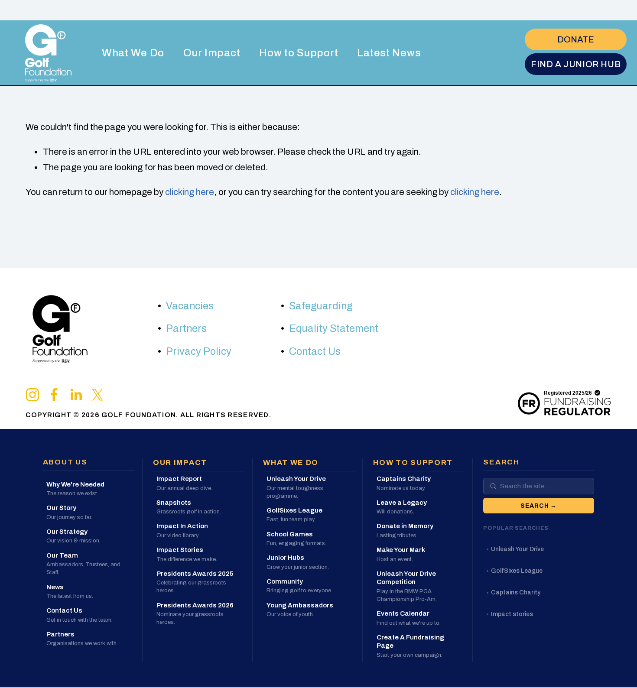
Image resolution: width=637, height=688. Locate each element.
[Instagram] (32, 395)
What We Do (133, 52)
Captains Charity (515, 592)
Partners (186, 328)
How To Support (413, 462)
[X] (97, 395)
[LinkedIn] (76, 395)
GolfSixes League (517, 571)
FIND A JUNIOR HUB (576, 64)
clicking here (189, 192)
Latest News (389, 52)
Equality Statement (333, 328)
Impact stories (512, 614)
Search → (538, 506)
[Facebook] (54, 395)
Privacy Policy (198, 351)
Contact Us (315, 351)
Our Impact (211, 52)
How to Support (298, 52)
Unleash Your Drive (517, 549)
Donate (575, 39)
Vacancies (190, 306)
